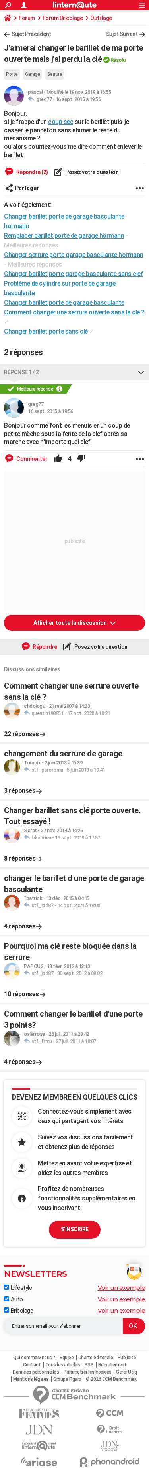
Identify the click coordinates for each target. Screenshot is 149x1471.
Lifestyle (20, 1287)
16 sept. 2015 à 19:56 (78, 99)
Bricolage (21, 1310)
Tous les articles (62, 1365)
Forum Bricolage (63, 18)
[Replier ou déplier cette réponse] (141, 372)
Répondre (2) (31, 172)
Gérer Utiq (126, 1372)
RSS (89, 1365)
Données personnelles (36, 1372)
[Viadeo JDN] (110, 1446)
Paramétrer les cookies (88, 1372)
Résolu (118, 60)
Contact (32, 1365)
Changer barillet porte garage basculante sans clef (73, 274)
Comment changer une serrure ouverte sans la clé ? (74, 312)
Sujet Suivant (122, 34)
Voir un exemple (121, 1287)
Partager (27, 188)
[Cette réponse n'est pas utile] (81, 459)
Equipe (67, 1357)
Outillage (101, 18)
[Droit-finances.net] (110, 1430)
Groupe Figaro (67, 1379)
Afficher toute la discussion (70, 623)
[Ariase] (39, 1461)
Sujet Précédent (31, 34)
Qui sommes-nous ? (34, 1357)
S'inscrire (75, 1229)
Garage (32, 74)
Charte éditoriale (95, 1357)
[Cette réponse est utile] (58, 459)
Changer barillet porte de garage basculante (64, 302)
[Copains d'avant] (39, 1446)
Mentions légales (31, 1379)
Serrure (54, 74)
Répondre (44, 647)
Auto (16, 1299)
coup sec (60, 122)
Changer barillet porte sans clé (46, 331)
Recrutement (112, 1365)
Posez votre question (91, 172)
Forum (27, 18)
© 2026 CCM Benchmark (111, 1379)
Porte (12, 74)
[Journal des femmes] (39, 1414)
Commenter (31, 459)
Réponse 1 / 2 (21, 372)
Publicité (127, 1357)
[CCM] (110, 1414)
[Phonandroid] (110, 1462)
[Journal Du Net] (39, 1430)
